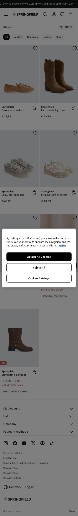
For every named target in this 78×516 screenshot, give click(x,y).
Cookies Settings (39, 278)
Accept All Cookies (39, 256)
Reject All (39, 267)
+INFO (62, 245)
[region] (39, 258)
